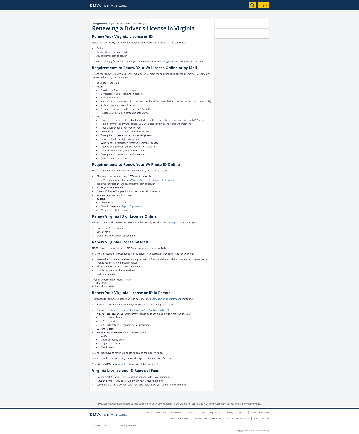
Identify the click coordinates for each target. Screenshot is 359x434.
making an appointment (167, 298)
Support (213, 412)
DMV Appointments (99, 23)
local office (149, 304)
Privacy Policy (227, 412)
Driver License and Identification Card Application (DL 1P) (139, 310)
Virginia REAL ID (172, 61)
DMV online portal (171, 222)
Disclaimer (242, 412)
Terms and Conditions (260, 412)
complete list (125, 364)
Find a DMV (161, 412)
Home (149, 412)
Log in (263, 5)
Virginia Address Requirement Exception (152, 180)
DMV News (191, 412)
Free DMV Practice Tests (179, 418)
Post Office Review (261, 418)
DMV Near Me (176, 412)
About (203, 412)
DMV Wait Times (201, 418)
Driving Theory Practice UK (238, 418)
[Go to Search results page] (252, 5)
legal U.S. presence (132, 206)
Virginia (112, 23)
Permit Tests (217, 418)
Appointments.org (108, 6)
